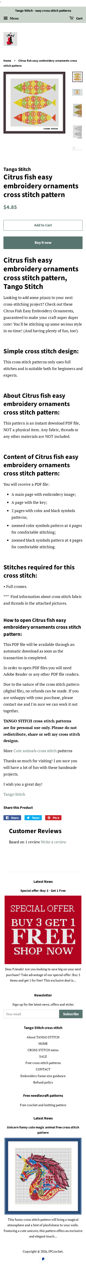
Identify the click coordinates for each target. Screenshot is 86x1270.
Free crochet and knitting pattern (43, 1105)
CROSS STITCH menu (43, 1050)
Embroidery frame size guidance (43, 1076)
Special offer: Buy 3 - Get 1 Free (43, 890)
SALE (43, 1056)
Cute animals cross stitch (35, 750)
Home (7, 61)
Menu (14, 18)
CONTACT (43, 1069)
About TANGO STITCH (43, 1037)
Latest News (43, 881)
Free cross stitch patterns (43, 1063)
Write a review (53, 842)
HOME (43, 1043)
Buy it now (43, 242)
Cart (79, 18)
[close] (77, 1250)
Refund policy (43, 1082)
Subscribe (71, 1014)
